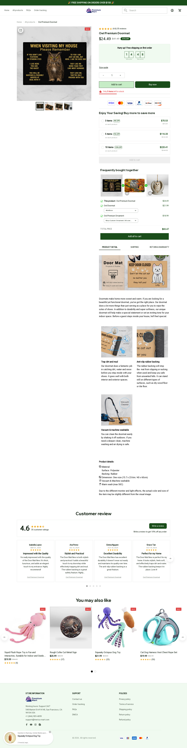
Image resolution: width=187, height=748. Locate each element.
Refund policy (125, 720)
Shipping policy (125, 709)
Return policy (124, 715)
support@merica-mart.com (37, 720)
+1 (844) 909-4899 (34, 716)
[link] (10, 737)
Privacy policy (124, 699)
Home (19, 22)
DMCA (75, 715)
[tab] (87, 586)
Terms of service (126, 704)
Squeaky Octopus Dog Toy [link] (29, 736)
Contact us (77, 699)
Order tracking (78, 704)
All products (30, 22)
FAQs (74, 709)
